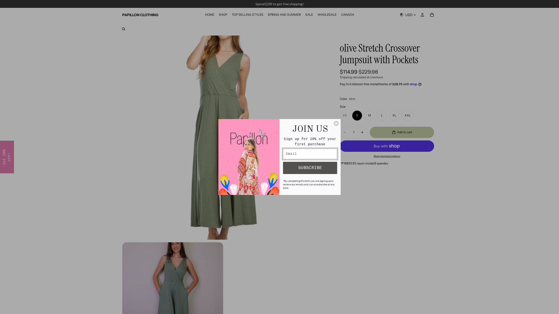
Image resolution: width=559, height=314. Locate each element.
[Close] (336, 123)
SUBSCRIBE (310, 167)
